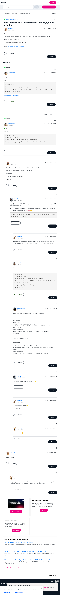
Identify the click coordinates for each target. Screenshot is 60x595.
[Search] (36, 6)
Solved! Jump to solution (12, 19)
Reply (51, 56)
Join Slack (43, 510)
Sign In (52, 2)
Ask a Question (49, 7)
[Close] (41, 588)
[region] (21, 590)
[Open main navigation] (58, 2)
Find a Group (16, 530)
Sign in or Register (43, 587)
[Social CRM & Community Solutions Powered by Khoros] (52, 575)
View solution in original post (11, 95)
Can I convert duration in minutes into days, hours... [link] (17, 13)
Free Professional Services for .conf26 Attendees (19, 542)
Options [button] (53, 13)
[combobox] (21, 7)
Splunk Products (16, 12)
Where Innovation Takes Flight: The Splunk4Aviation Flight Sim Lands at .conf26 (27, 560)
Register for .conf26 (16, 511)
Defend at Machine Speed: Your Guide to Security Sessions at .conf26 (25, 551)
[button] (55, 19)
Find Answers (6, 12)
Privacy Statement (6, 592)
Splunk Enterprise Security (29, 12)
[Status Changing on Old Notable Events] (56, 114)
